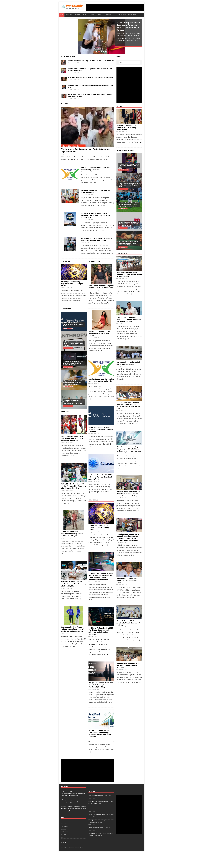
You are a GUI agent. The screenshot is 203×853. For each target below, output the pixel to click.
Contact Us (132, 15)
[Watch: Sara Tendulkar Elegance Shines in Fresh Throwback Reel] (64, 63)
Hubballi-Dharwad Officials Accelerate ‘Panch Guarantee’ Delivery (128, 623)
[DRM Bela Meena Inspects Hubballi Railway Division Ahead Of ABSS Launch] (129, 269)
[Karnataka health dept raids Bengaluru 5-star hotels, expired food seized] (70, 250)
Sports (99, 15)
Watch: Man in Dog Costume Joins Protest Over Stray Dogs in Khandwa (85, 150)
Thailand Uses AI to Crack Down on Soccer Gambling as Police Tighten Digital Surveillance (129, 204)
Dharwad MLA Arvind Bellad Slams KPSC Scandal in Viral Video (127, 580)
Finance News (93, 500)
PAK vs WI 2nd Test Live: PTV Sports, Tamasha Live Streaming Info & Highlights (73, 584)
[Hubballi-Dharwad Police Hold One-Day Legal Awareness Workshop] (129, 660)
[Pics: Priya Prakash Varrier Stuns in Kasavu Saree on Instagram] (101, 36)
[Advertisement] (115, 7)
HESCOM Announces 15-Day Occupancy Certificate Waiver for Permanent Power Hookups (128, 449)
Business (68, 15)
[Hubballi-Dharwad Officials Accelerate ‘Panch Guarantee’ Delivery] (129, 618)
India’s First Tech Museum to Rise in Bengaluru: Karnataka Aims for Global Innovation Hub (96, 215)
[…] (135, 41)
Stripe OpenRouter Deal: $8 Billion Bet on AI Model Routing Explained (73, 324)
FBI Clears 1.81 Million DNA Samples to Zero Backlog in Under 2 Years (127, 128)
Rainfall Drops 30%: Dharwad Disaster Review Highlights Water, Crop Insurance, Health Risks (128, 405)
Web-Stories (122, 15)
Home (62, 15)
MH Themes (82, 847)
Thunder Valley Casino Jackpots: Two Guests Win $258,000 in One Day (129, 165)
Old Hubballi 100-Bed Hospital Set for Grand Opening (128, 363)
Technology (110, 15)
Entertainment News (68, 57)
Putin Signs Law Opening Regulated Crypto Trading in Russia (72, 284)
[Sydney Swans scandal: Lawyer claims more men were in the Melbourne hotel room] (74, 433)
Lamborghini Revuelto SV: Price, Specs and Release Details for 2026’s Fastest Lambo (73, 363)
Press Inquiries (64, 831)
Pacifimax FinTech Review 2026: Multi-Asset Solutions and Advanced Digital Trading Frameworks (100, 631)
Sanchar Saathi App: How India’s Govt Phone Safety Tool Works (95, 168)
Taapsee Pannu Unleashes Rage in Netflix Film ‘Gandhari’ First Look (90, 86)
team (79, 792)
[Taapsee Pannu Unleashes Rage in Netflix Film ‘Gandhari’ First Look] (64, 88)
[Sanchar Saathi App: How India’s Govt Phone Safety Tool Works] (70, 179)
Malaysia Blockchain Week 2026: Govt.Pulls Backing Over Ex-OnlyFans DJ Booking (100, 685)
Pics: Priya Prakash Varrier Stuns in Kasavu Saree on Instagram (90, 77)
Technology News (94, 261)
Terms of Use (64, 839)
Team (62, 837)
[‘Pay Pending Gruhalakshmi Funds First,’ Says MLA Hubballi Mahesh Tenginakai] (129, 314)
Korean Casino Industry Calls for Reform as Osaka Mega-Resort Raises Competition (129, 223)
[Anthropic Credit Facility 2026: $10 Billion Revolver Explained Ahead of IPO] (101, 472)
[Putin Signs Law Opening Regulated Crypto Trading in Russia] (74, 279)
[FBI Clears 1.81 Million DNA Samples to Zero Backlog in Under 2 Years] (129, 122)
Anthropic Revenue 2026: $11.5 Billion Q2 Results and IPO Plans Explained (73, 343)
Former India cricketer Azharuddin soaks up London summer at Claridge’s (72, 533)
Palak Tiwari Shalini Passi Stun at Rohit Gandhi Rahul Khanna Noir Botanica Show (90, 95)
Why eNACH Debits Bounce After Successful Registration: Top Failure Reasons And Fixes (73, 382)
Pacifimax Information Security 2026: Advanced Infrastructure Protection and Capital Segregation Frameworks (100, 576)
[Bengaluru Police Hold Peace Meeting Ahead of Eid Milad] (70, 202)
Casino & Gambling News (125, 150)
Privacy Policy (64, 834)
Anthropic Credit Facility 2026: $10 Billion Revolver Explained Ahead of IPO (100, 477)
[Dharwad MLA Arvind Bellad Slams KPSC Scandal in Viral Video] (129, 575)
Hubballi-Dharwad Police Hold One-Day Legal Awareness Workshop (128, 665)
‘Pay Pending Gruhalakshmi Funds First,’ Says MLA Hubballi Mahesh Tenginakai (128, 319)
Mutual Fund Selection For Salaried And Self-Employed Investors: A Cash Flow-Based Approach (99, 733)
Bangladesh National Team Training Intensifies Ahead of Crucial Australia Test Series (72, 629)
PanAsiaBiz (63, 790)
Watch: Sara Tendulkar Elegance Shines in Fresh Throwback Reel (91, 61)
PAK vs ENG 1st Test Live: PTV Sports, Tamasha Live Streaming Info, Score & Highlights (73, 486)
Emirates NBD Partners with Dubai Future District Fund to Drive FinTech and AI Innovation (73, 401)
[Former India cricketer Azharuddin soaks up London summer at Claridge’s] (74, 528)
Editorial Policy (64, 826)
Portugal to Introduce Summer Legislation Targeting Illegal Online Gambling (128, 243)
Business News (66, 309)
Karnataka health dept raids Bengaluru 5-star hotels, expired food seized (97, 239)
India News (64, 103)
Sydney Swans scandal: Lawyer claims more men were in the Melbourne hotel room (73, 438)
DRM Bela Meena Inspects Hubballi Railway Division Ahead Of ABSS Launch (129, 274)
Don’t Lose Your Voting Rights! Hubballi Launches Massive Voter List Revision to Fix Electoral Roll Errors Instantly (128, 537)
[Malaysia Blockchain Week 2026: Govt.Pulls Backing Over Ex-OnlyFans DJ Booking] (101, 680)
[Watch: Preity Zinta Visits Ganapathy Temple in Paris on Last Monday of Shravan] (64, 71)
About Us (63, 821)
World (91, 15)
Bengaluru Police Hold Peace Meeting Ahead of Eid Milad (95, 191)
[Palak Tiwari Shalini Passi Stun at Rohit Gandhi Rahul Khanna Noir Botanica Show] (64, 97)
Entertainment (80, 15)
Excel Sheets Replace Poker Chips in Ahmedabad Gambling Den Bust (129, 185)
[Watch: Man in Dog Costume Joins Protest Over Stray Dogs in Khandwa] (87, 146)
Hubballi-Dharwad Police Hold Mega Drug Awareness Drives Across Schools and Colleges (128, 494)
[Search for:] (129, 62)
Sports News (65, 412)
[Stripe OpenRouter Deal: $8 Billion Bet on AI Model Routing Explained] (101, 424)
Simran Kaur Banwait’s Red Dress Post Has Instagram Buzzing (99, 333)
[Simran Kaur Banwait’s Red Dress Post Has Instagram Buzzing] (101, 328)
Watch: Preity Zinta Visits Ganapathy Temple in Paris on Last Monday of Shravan (90, 69)
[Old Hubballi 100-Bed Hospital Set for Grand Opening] (129, 359)
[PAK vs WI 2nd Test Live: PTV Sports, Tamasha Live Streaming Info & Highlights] (74, 579)
